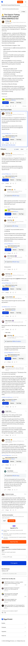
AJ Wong (7, 21)
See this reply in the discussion (8, 145)
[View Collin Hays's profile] (3, 113)
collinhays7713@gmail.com (6, 133)
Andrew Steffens (9, 297)
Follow (23, 11)
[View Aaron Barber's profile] (5, 471)
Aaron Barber (10, 471)
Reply (7, 106)
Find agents (14, 563)
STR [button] (5, 33)
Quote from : (13, 195)
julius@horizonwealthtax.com (7, 397)
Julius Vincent (8, 366)
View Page (18, 102)
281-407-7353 (15, 397)
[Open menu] (25, 2)
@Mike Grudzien (17, 341)
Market (3, 554)
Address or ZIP (5, 570)
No (5, 612)
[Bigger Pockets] (2, 2)
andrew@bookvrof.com (6, 306)
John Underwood (11, 256)
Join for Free (11, 520)
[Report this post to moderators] (15, 106)
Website (12, 102)
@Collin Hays (16, 195)
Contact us (5, 102)
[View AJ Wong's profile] (3, 21)
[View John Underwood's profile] (5, 256)
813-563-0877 (13, 306)
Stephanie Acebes (9, 494)
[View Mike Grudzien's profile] (3, 321)
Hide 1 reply (7, 332)
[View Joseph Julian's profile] (3, 412)
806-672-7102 (14, 133)
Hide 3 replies (8, 186)
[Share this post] (13, 106)
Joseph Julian (8, 411)
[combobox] (14, 557)
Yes (2, 612)
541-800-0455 (4, 96)
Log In (4, 520)
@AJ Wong (15, 226)
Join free (20, 2)
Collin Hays (8, 113)
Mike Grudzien (8, 320)
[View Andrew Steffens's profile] (3, 297)
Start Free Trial (14, 542)
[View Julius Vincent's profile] (3, 367)
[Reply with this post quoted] (10, 106)
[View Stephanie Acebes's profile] (3, 495)
